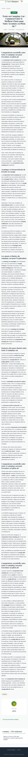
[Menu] (21, 1)
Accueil (3, 8)
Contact (19, 749)
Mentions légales (11, 749)
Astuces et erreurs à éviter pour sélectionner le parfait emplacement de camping (13, 738)
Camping (8, 8)
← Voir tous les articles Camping (9, 719)
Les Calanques (12, 1)
